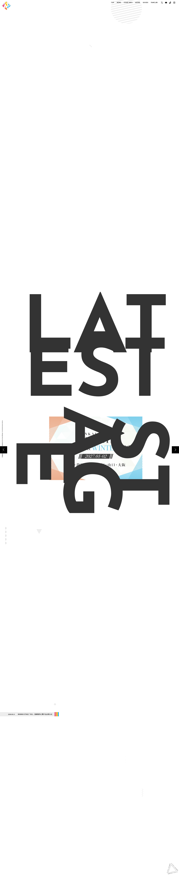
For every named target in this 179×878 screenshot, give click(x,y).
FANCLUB (154, 2)
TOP (112, 2)
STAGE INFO (128, 2)
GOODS (145, 2)
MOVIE (137, 2)
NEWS (119, 2)
